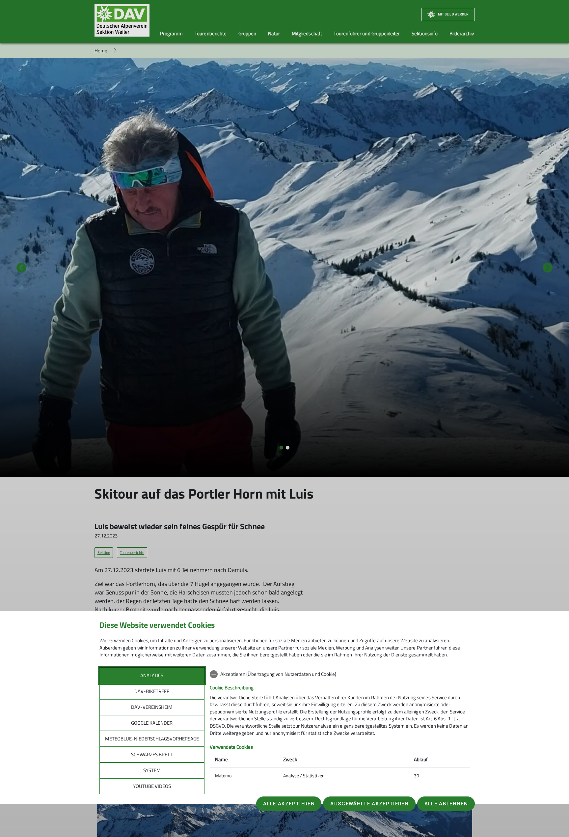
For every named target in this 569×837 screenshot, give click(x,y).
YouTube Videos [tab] (152, 786)
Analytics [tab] (151, 675)
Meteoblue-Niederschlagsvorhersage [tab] (152, 738)
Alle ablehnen (446, 804)
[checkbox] (340, 674)
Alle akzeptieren (288, 804)
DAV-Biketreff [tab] (151, 691)
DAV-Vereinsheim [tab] (152, 707)
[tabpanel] (340, 726)
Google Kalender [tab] (152, 723)
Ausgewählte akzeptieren (369, 804)
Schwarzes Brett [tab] (152, 754)
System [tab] (152, 770)
